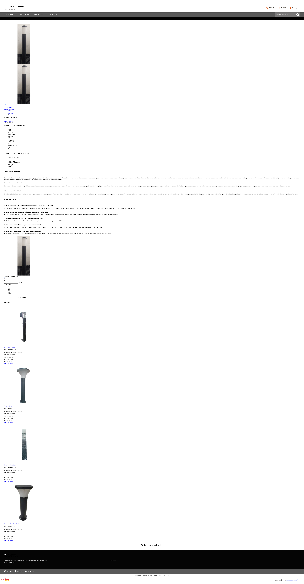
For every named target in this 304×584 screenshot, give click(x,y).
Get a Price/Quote (8, 121)
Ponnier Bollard (8, 406)
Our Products (39, 14)
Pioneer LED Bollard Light (11, 524)
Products (10, 112)
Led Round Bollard (9, 347)
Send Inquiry (9, 107)
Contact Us (53, 14)
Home (9, 110)
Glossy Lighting (15, 7)
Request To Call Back (9, 109)
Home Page (10, 14)
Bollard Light (11, 113)
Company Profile (24, 14)
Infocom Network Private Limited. (292, 580)
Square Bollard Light (10, 465)
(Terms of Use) (295, 579)
